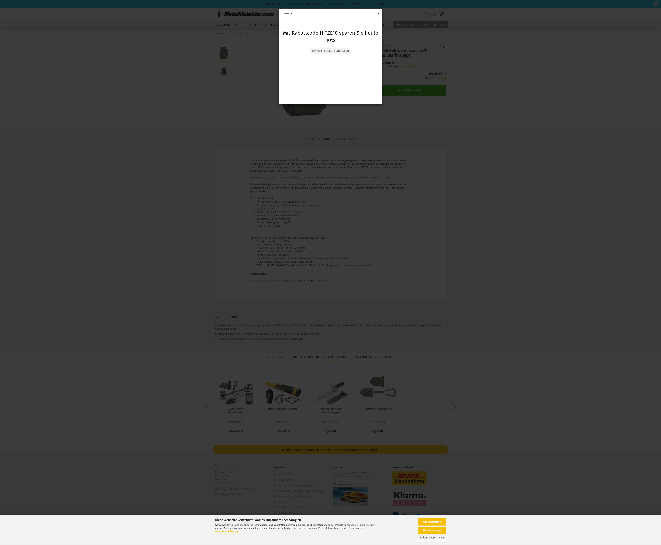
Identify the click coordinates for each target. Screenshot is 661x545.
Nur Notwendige (432, 530)
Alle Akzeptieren (432, 521)
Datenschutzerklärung (226, 531)
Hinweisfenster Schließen (330, 50)
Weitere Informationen (432, 537)
